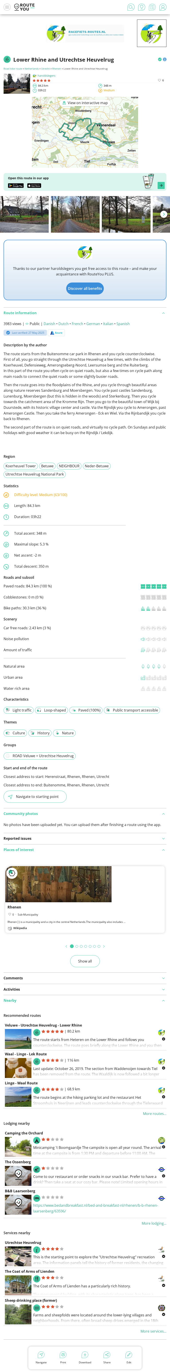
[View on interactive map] (85, 164)
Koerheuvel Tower (21, 466)
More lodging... (154, 1223)
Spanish (123, 323)
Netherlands (32, 68)
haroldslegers (46, 76)
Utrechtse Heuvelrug (23, 1242)
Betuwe (47, 466)
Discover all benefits (85, 288)
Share (107, 1362)
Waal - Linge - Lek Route (26, 1054)
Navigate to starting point (37, 796)
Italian (108, 323)
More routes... (154, 1113)
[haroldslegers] (152, 40)
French (77, 323)
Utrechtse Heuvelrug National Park (35, 474)
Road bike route (13, 68)
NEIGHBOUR (69, 466)
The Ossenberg (18, 1162)
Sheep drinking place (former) (31, 1300)
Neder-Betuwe (97, 466)
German (93, 323)
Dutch (63, 323)
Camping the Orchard (24, 1133)
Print (63, 1362)
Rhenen (56, 68)
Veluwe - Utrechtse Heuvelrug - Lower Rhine (43, 1025)
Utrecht (45, 68)
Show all (85, 961)
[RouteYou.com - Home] (24, 7)
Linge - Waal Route (21, 1083)
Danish (49, 323)
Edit (129, 1362)
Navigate (41, 1362)
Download (85, 1362)
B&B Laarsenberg (20, 1191)
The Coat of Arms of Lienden (29, 1271)
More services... (153, 1331)
